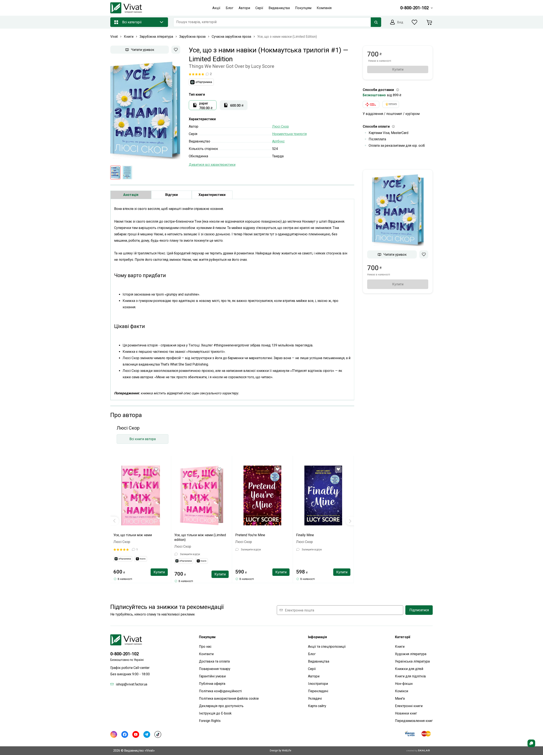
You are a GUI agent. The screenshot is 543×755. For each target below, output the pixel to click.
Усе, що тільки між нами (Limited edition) (200, 537)
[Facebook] (124, 734)
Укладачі (315, 698)
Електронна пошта (299, 610)
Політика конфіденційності (220, 691)
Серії (312, 669)
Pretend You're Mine (250, 535)
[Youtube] (135, 734)
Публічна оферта (212, 684)
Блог (312, 654)
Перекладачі (318, 691)
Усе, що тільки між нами (132, 535)
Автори (313, 676)
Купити (159, 572)
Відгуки (171, 195)
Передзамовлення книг (414, 721)
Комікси (401, 691)
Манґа (400, 698)
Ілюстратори (318, 684)
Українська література (412, 661)
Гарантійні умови (212, 676)
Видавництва (318, 661)
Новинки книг (406, 713)
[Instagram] (113, 734)
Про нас (205, 647)
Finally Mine (305, 535)
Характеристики (212, 195)
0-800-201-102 (124, 653)
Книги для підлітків (410, 676)
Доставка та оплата (214, 661)
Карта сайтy (317, 706)
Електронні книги (409, 706)
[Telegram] (146, 734)
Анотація (130, 195)
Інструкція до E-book (215, 713)
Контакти (206, 654)
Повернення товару (214, 669)
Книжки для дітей (409, 669)
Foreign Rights (210, 721)
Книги (399, 647)
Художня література (410, 654)
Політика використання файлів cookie (229, 698)
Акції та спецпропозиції (327, 647)
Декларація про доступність (221, 706)
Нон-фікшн (404, 684)
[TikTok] (157, 734)
